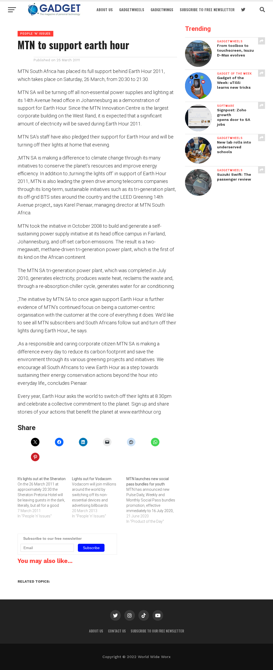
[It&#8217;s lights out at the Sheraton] (45, 497)
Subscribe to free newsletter (207, 9)
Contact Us (117, 631)
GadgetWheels (131, 9)
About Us (105, 9)
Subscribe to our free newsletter (157, 631)
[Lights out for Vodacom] (99, 497)
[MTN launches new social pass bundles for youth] (153, 500)
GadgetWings (162, 9)
